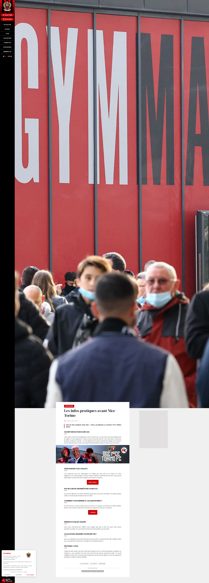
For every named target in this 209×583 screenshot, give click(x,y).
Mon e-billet (93, 482)
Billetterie (8, 15)
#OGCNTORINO (86, 571)
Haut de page (83, 563)
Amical (93, 571)
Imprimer (101, 563)
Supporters (100, 571)
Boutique (8, 19)
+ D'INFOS (93, 512)
